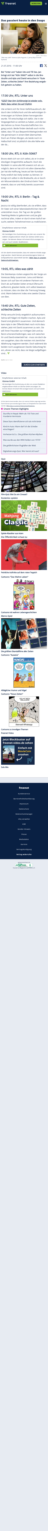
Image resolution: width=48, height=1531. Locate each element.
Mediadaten (24, 839)
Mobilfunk (36, 3)
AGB (24, 824)
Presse (24, 834)
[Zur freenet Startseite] (8, 3)
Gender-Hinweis (24, 829)
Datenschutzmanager (24, 814)
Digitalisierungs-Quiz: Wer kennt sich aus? (21, 451)
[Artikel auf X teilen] (45, 65)
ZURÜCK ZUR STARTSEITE (34, 365)
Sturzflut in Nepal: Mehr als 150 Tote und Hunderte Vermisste (21, 415)
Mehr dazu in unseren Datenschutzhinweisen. (20, 406)
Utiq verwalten (24, 819)
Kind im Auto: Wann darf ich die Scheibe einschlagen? (20, 428)
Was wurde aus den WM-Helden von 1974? (21, 440)
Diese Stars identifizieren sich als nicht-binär (22, 421)
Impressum (24, 804)
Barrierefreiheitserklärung (24, 799)
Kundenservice (24, 794)
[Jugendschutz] (24, 865)
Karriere (24, 844)
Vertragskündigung (24, 849)
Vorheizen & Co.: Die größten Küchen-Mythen (23, 434)
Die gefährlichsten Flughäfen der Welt (19, 445)
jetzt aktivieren (11, 245)
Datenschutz (24, 809)
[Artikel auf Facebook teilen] (41, 65)
